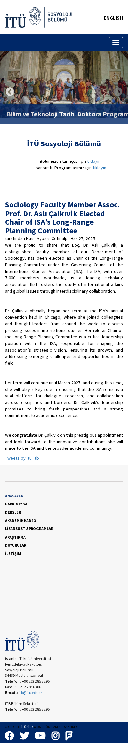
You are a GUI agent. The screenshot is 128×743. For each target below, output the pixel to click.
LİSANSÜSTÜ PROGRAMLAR (29, 528)
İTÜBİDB (27, 727)
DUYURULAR (15, 545)
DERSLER (13, 512)
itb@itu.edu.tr (30, 692)
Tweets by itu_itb (22, 458)
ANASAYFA (14, 495)
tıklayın (94, 161)
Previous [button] (10, 92)
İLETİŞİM (13, 553)
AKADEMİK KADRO (20, 520)
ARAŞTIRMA (15, 537)
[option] (64, 84)
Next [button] (118, 92)
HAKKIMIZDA (16, 504)
